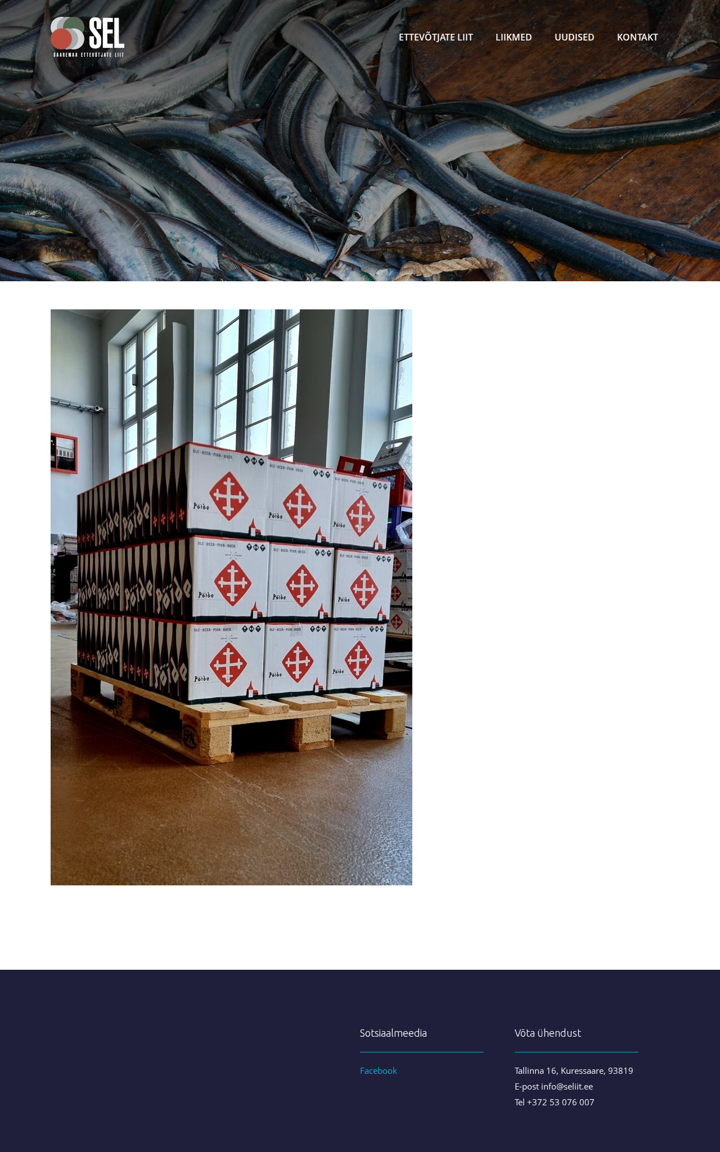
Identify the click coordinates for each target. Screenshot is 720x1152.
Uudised (575, 37)
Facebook (378, 1070)
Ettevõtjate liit (436, 37)
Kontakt (637, 37)
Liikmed (514, 37)
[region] (360, 140)
